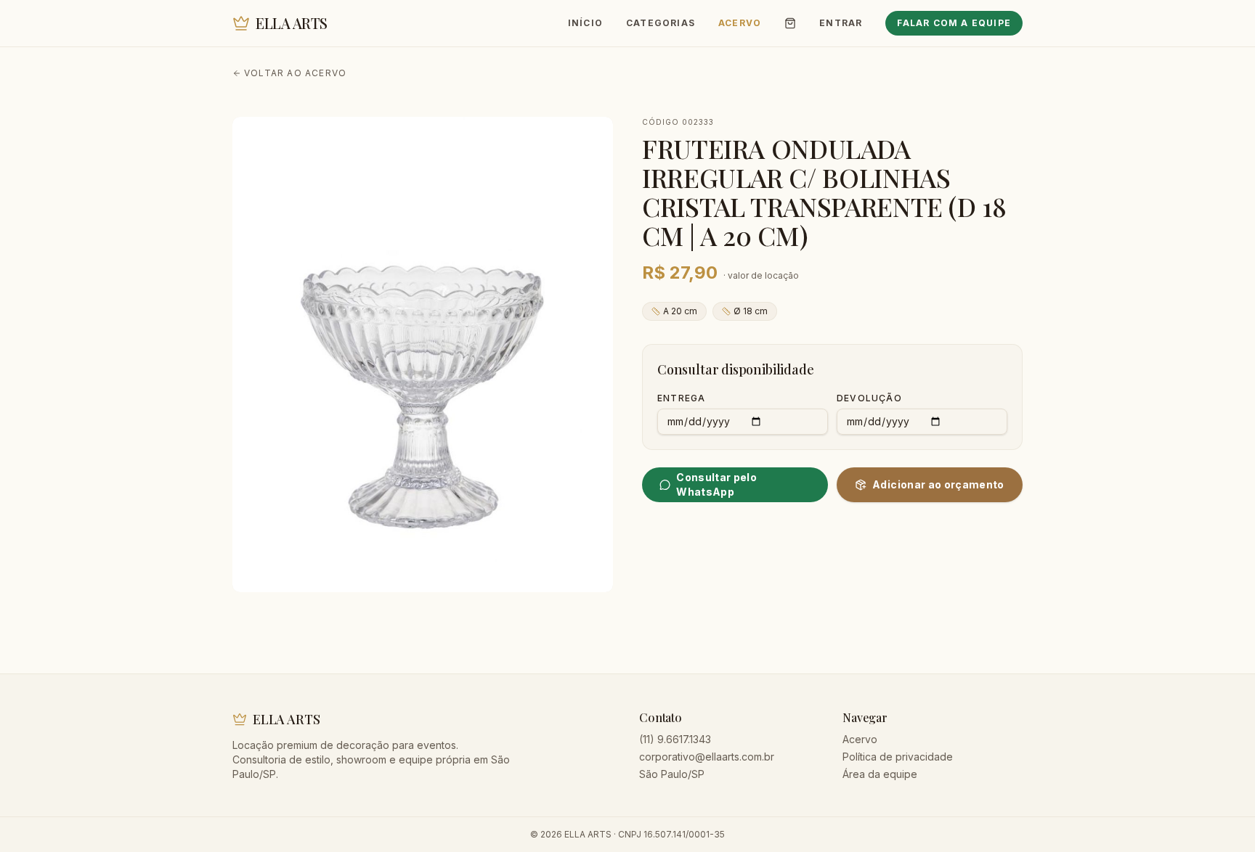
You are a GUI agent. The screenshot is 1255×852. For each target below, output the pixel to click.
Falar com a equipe (954, 22)
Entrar (840, 22)
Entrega (681, 398)
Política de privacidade (897, 756)
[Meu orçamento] (790, 23)
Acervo (739, 22)
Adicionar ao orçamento (938, 484)
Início (585, 22)
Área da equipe (879, 774)
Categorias (660, 22)
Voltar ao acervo (295, 72)
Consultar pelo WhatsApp (716, 484)
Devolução (869, 398)
